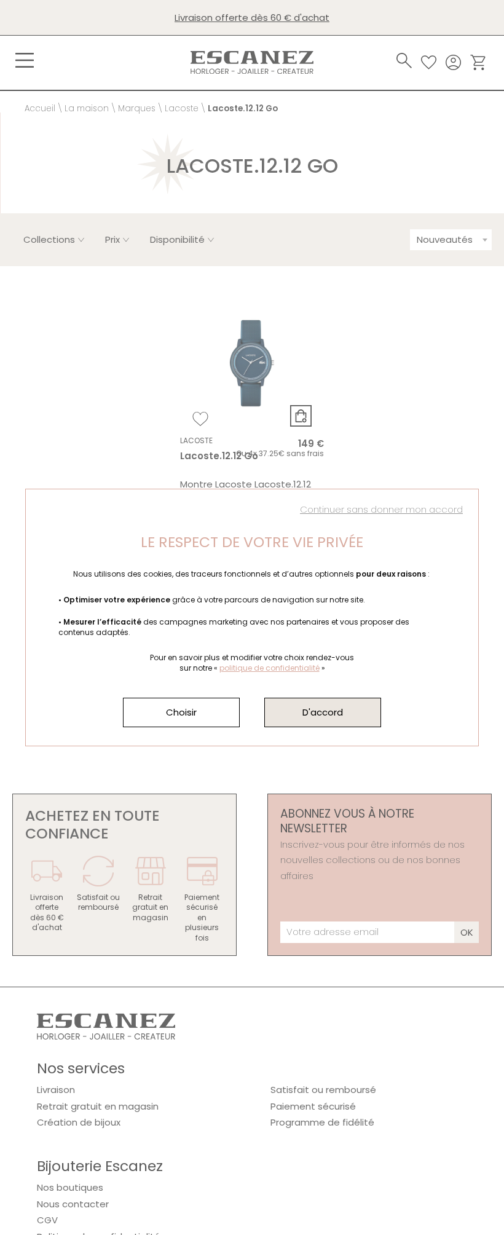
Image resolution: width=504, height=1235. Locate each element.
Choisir (181, 712)
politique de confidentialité (269, 668)
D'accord (322, 712)
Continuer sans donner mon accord (381, 509)
